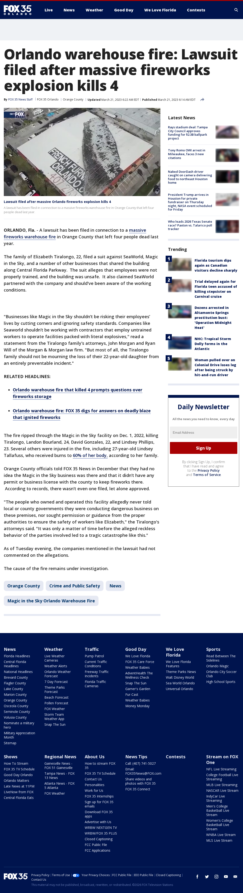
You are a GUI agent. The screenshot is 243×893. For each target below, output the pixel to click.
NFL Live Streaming (221, 769)
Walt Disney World (180, 677)
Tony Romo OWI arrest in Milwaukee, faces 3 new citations (186, 154)
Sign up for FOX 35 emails (99, 804)
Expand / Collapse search (236, 10)
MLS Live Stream (219, 840)
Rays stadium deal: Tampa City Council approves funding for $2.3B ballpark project (188, 132)
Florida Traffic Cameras (95, 683)
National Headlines (18, 671)
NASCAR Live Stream (222, 790)
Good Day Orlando (18, 775)
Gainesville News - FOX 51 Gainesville (58, 765)
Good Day (135, 649)
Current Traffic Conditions (96, 663)
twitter (207, 876)
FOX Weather (54, 708)
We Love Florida (137, 656)
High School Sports (220, 681)
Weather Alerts (55, 666)
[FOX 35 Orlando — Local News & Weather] (19, 10)
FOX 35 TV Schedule (19, 769)
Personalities (94, 785)
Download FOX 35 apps (99, 814)
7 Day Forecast (56, 681)
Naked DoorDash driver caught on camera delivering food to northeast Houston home (190, 177)
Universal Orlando (179, 689)
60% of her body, (90, 455)
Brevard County (16, 677)
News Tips (136, 756)
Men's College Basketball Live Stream (217, 810)
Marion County (15, 694)
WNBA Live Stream (221, 834)
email (235, 876)
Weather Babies (137, 667)
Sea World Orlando (180, 683)
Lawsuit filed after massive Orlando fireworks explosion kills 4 (57, 201)
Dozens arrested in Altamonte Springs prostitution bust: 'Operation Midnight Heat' (213, 317)
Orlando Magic (217, 666)
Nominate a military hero (19, 725)
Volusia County (15, 717)
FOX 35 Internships (99, 796)
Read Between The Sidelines (221, 658)
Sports (213, 649)
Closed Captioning (98, 839)
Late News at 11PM (19, 786)
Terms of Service (207, 474)
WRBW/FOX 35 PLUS (101, 833)
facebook (197, 876)
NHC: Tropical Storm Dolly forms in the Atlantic (213, 343)
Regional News (60, 756)
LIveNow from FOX (18, 792)
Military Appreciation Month (19, 735)
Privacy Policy (209, 470)
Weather (53, 649)
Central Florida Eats (19, 797)
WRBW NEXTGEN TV (101, 827)
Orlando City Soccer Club (221, 673)
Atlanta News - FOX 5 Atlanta (59, 785)
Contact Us (93, 779)
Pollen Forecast (56, 703)
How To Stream (16, 763)
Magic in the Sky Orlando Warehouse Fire (51, 601)
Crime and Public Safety (74, 586)
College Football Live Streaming (222, 777)
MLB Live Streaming (221, 785)
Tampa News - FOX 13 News (59, 775)
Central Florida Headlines (15, 663)
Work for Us (94, 790)
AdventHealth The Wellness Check (139, 675)
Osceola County (16, 706)
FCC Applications (97, 850)
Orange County (73, 99)
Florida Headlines (17, 656)
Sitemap (10, 743)
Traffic (92, 649)
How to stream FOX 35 (100, 765)
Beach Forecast (56, 697)
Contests (175, 756)
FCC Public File (96, 844)
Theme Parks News (181, 671)
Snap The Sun (54, 724)
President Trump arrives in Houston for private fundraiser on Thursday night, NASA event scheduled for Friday (190, 201)
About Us (94, 756)
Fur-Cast (131, 694)
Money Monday (137, 706)
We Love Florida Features (178, 663)
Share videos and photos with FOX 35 (140, 781)
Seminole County (17, 711)
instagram (216, 876)
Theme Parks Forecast (54, 689)
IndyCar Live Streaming (215, 798)
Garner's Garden (137, 689)
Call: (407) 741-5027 (140, 763)
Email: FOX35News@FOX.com (143, 771)
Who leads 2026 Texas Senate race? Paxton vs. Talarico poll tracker (190, 225)
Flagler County (15, 683)
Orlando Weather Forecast (57, 673)
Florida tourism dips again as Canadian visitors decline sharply (216, 265)
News (115, 586)
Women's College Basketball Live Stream (219, 824)
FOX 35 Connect (137, 789)
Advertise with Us (98, 822)
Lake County (13, 689)
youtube (226, 876)
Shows (10, 756)
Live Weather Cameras (54, 658)
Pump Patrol (94, 656)
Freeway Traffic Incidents (97, 673)
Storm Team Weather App (54, 716)
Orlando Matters (16, 780)
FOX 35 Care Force (139, 661)
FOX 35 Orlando (48, 99)
